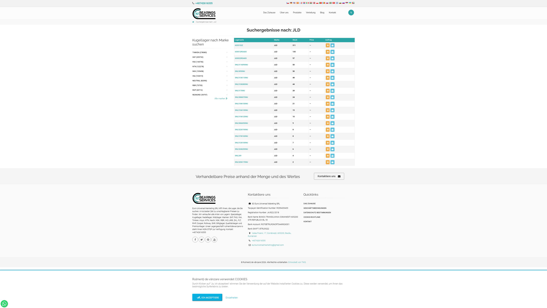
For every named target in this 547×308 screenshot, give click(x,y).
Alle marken (220, 98)
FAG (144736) (197, 62)
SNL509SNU (240, 71)
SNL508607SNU (241, 97)
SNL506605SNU (241, 123)
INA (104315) (197, 76)
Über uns (284, 12)
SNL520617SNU (241, 162)
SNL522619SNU (241, 129)
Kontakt (332, 12)
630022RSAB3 (241, 58)
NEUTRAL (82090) (199, 81)
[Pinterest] (208, 239)
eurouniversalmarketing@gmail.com (268, 245)
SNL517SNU (240, 91)
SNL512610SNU (241, 143)
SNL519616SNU (241, 136)
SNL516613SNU (241, 110)
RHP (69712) (197, 90)
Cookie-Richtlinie (312, 217)
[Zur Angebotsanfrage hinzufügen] (328, 45)
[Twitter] (201, 239)
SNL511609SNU (241, 65)
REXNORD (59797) (199, 95)
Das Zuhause (269, 12)
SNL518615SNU (241, 104)
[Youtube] (214, 239)
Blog (322, 12)
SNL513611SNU (241, 78)
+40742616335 (204, 3)
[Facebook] (195, 239)
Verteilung (311, 12)
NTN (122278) (198, 66)
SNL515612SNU (241, 117)
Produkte (297, 12)
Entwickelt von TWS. (297, 262)
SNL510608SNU (241, 84)
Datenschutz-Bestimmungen (317, 212)
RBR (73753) (197, 85)
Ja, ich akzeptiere (207, 297)
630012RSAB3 (241, 52)
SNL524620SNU (241, 149)
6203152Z (239, 45)
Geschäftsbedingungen (315, 208)
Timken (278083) (199, 52)
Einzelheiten (232, 297)
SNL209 (238, 156)
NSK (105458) (198, 71)
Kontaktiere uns (326, 176)
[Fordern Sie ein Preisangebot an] (332, 45)
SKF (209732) (197, 57)
